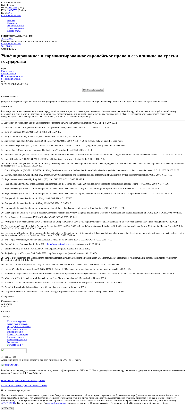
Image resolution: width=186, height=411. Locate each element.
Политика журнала (16, 321)
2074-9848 (12, 7)
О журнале (12, 23)
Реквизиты (12, 342)
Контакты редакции (17, 339)
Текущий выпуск (15, 25)
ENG (9, 13)
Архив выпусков (15, 28)
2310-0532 (12, 10)
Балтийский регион (11, 15)
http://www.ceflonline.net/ (59, 244)
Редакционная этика (17, 329)
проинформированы (57, 403)
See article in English (10, 79)
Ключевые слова (9, 301)
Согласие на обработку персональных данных (24, 385)
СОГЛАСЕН (8, 403)
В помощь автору (15, 337)
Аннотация (6, 304)
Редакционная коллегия (19, 326)
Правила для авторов (17, 334)
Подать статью (14, 31)
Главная (11, 20)
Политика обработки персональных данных (23, 380)
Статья (4, 306)
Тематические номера (17, 324)
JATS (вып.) (7, 38)
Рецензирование (15, 332)
